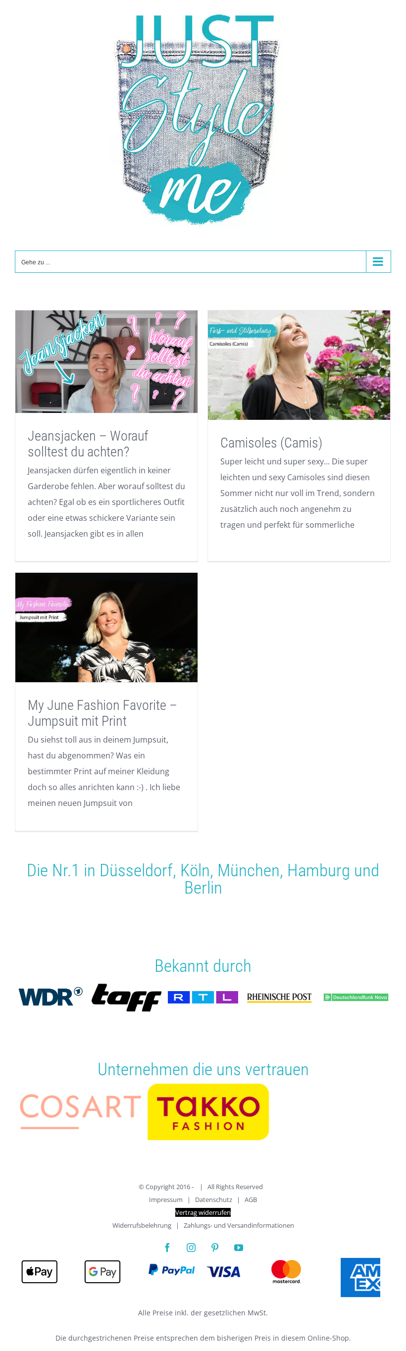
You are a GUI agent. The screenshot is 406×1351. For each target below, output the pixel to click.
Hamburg (318, 870)
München (248, 870)
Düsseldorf (136, 870)
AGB (251, 1205)
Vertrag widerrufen (203, 1217)
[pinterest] (214, 1253)
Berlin (203, 888)
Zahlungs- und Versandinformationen (239, 1230)
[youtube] (238, 1253)
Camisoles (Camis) (271, 443)
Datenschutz (213, 1205)
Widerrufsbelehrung (141, 1230)
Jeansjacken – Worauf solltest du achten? (88, 444)
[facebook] (167, 1253)
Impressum (166, 1205)
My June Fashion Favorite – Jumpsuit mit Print (102, 713)
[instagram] (191, 1253)
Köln (195, 870)
